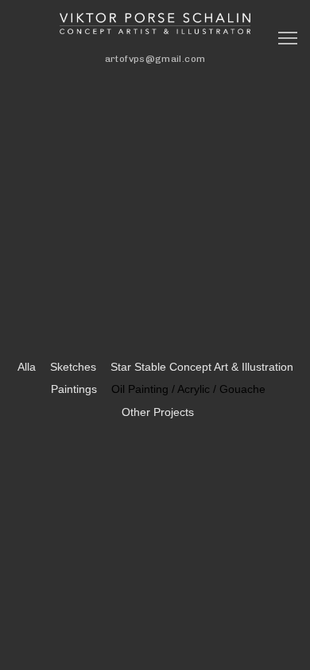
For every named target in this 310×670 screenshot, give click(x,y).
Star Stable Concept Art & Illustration (201, 366)
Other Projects (158, 412)
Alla (26, 366)
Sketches (73, 366)
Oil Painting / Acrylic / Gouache (188, 389)
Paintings (74, 389)
